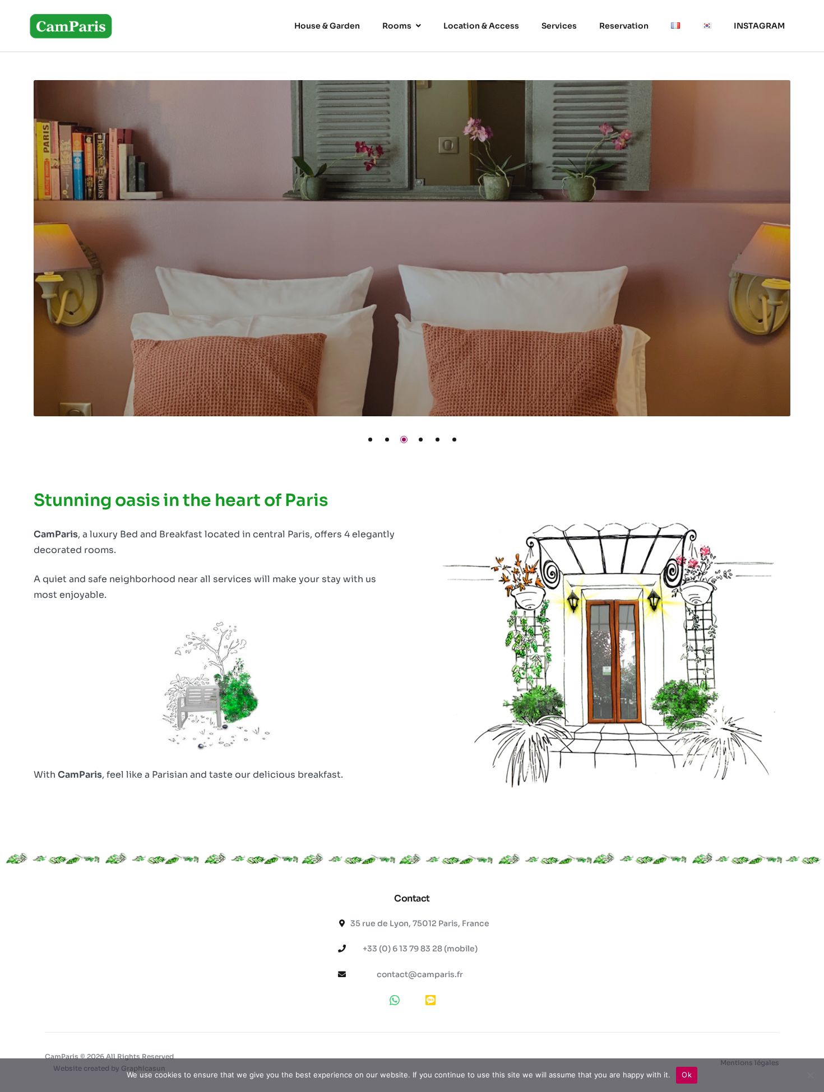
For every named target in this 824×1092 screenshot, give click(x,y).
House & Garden (327, 26)
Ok (687, 1074)
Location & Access (481, 26)
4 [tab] (421, 440)
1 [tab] (370, 440)
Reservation (624, 26)
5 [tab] (437, 440)
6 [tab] (454, 440)
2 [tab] (387, 440)
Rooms (396, 26)
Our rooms (187, 278)
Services (559, 26)
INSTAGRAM (759, 26)
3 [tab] (404, 440)
